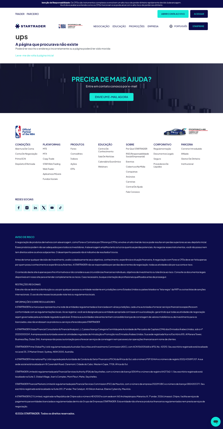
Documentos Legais (164, 153)
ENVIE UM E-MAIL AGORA (111, 97)
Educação (119, 26)
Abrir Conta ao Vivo (173, 13)
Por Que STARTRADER (136, 148)
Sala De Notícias (106, 156)
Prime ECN (20, 158)
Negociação (101, 26)
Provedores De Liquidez (161, 165)
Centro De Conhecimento (105, 150)
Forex (73, 148)
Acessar (199, 13)
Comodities (77, 153)
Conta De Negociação (26, 153)
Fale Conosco (133, 191)
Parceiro (33, 14)
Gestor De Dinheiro (190, 158)
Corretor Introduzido (191, 148)
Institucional (187, 163)
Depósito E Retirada (25, 163)
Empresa (153, 26)
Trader (19, 14)
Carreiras (130, 181)
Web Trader (48, 168)
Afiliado (185, 153)
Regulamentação (162, 148)
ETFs (73, 168)
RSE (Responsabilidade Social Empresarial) (137, 155)
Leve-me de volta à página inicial (34, 55)
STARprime (198, 26)
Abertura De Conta (24, 148)
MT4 (45, 153)
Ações (74, 163)
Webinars (103, 166)
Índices (74, 158)
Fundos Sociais (50, 178)
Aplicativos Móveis (52, 173)
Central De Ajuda (134, 186)
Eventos (130, 161)
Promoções (137, 26)
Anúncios (130, 176)
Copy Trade (48, 158)
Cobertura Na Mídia (135, 166)
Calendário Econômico (109, 161)
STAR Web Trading (51, 163)
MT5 (45, 148)
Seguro (157, 158)
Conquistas (131, 171)
